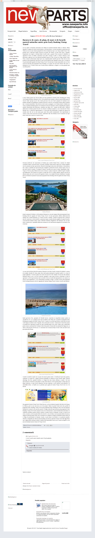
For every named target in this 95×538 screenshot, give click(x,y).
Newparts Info (11, 31)
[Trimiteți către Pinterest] (51, 425)
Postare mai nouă (26, 483)
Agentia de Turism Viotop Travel (47, 281)
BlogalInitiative (77, 93)
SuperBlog (34, 31)
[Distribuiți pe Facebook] (50, 425)
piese (75, 108)
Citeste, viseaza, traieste (13, 54)
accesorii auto (77, 88)
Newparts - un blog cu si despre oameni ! (14, 75)
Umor (75, 118)
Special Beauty (12, 81)
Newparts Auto (12, 77)
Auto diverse (76, 92)
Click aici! (10, 508)
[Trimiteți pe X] (49, 425)
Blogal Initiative (23, 31)
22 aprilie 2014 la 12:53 (33, 436)
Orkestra (28, 427)
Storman (57, 528)
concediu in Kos (27, 384)
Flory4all (11, 63)
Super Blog (76, 115)
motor (75, 104)
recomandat (76, 109)
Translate (83, 60)
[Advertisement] (46, 478)
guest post (76, 101)
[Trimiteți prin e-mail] (47, 425)
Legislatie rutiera (77, 102)
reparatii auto (77, 111)
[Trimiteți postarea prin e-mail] (44, 425)
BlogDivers (76, 95)
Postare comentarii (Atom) (34, 485)
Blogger (66, 528)
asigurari (76, 90)
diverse (75, 97)
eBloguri (76, 99)
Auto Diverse (43, 31)
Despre (70, 31)
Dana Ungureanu (13, 58)
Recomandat (53, 31)
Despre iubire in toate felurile (14, 61)
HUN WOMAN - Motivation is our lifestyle (13, 66)
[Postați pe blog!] (48, 425)
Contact (77, 31)
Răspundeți (28, 440)
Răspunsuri (29, 443)
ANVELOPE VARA (40, 36)
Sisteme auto (76, 113)
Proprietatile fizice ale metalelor (43, 511)
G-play (26, 420)
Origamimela (12, 79)
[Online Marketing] (12, 504)
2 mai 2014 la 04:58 (39, 445)
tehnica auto (76, 116)
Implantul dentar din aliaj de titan (49, 503)
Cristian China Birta (14, 56)
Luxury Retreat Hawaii (12, 70)
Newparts (62, 31)
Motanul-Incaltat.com (14, 72)
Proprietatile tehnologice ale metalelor (44, 518)
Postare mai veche (65, 483)
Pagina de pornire (46, 483)
